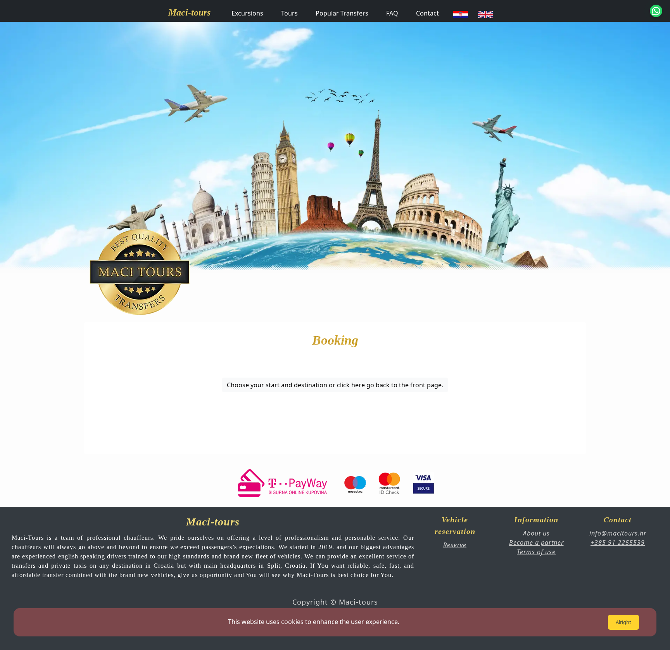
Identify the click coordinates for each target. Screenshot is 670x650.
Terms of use (536, 552)
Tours (289, 13)
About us (536, 533)
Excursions (247, 13)
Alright (623, 622)
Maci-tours (189, 12)
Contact (427, 13)
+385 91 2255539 (618, 542)
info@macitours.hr (617, 533)
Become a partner (536, 542)
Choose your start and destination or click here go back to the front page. (335, 385)
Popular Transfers (342, 13)
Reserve (454, 545)
